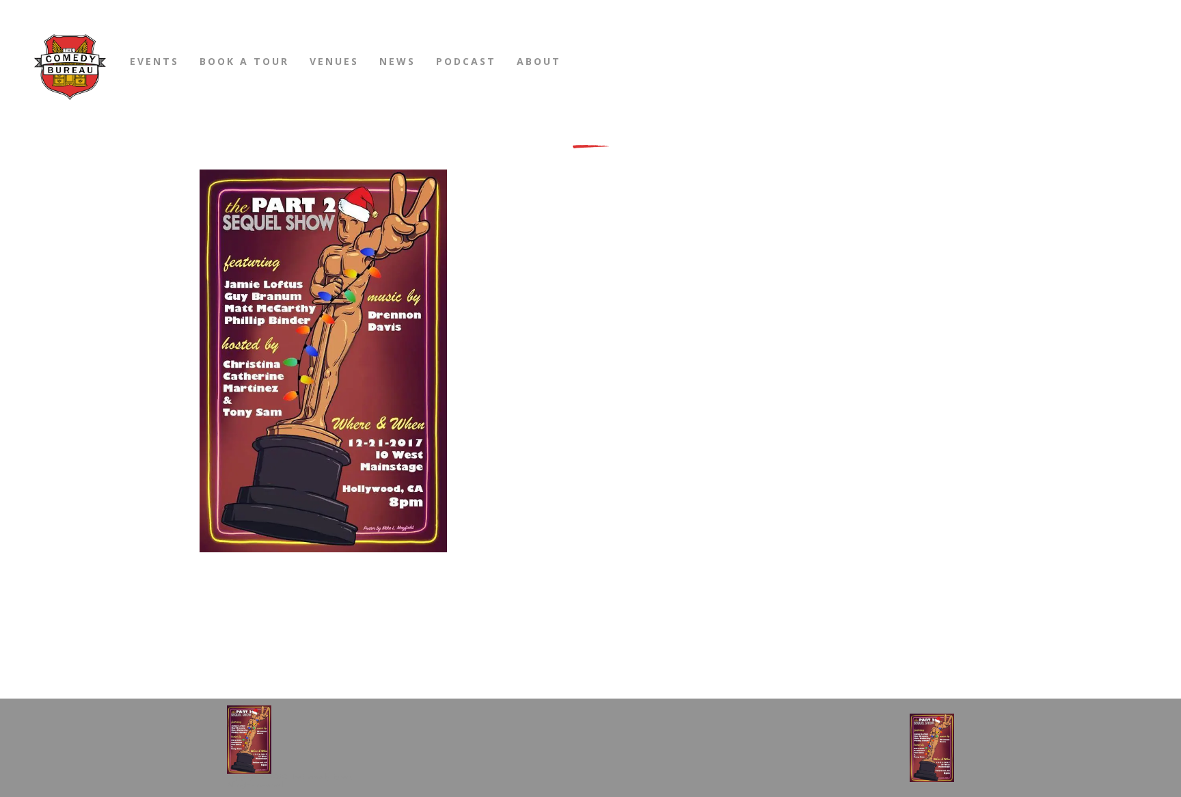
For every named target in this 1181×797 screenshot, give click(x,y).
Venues (334, 61)
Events (154, 61)
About (539, 61)
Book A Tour (244, 61)
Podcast (466, 61)
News (397, 61)
